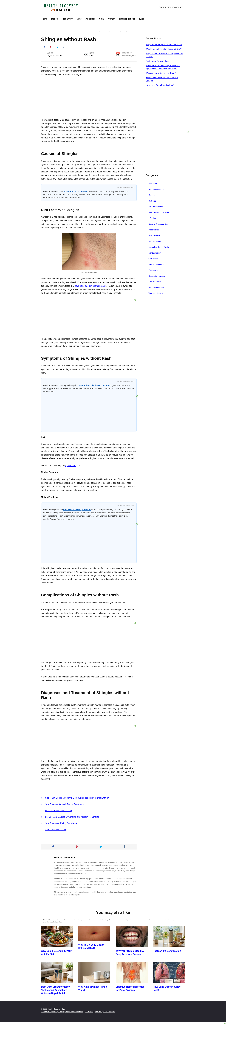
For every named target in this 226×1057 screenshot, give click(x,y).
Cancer (151, 195)
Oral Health (153, 258)
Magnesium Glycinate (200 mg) (94, 385)
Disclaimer (89, 1012)
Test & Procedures (156, 287)
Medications (153, 230)
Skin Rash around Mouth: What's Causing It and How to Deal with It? (77, 798)
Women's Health (155, 293)
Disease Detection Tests (171, 7)
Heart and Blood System (158, 212)
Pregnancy (67, 19)
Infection (152, 218)
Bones (54, 19)
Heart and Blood (127, 19)
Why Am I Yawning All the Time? (161, 73)
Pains (44, 19)
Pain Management (156, 264)
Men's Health (154, 235)
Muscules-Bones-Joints (158, 247)
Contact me (46, 1012)
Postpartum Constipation (157, 61)
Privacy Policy (58, 1012)
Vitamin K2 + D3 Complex (76, 191)
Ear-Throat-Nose (155, 207)
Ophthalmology (154, 253)
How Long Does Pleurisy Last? (160, 85)
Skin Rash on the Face (55, 830)
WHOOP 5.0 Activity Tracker (77, 509)
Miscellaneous (154, 241)
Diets (79, 19)
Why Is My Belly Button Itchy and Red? (164, 49)
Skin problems (154, 282)
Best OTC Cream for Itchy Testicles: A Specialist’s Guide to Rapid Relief (55, 990)
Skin (101, 19)
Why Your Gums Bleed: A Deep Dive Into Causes (130, 953)
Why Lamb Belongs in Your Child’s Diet (164, 44)
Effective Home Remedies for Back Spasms (130, 988)
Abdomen (90, 19)
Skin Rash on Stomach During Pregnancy (64, 804)
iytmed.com (70, 465)
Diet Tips (152, 201)
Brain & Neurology (156, 189)
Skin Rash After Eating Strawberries (61, 823)
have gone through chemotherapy (90, 286)
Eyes (141, 19)
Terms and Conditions (74, 1012)
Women (111, 19)
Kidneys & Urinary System (159, 224)
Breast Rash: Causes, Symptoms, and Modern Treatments (72, 817)
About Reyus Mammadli (105, 1012)
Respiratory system (156, 276)
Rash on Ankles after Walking (58, 810)
